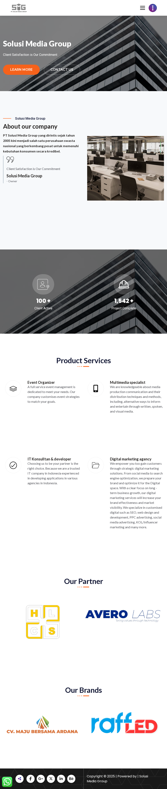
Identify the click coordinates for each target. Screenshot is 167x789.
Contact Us (62, 70)
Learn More (21, 70)
